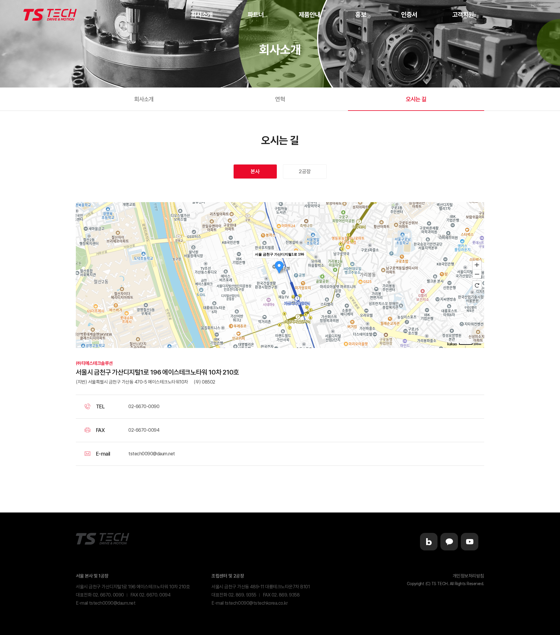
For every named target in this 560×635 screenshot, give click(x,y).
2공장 (305, 171)
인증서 (409, 14)
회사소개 (202, 14)
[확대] (477, 264)
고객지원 (463, 14)
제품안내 (309, 14)
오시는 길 (416, 99)
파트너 (256, 14)
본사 (255, 171)
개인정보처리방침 (468, 576)
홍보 (360, 14)
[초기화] (477, 285)
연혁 (280, 99)
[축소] (477, 274)
